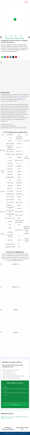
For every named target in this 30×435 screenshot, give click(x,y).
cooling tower (19, 97)
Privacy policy (24, 433)
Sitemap (18, 433)
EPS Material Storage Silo (22, 428)
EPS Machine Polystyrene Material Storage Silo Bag (8, 428)
